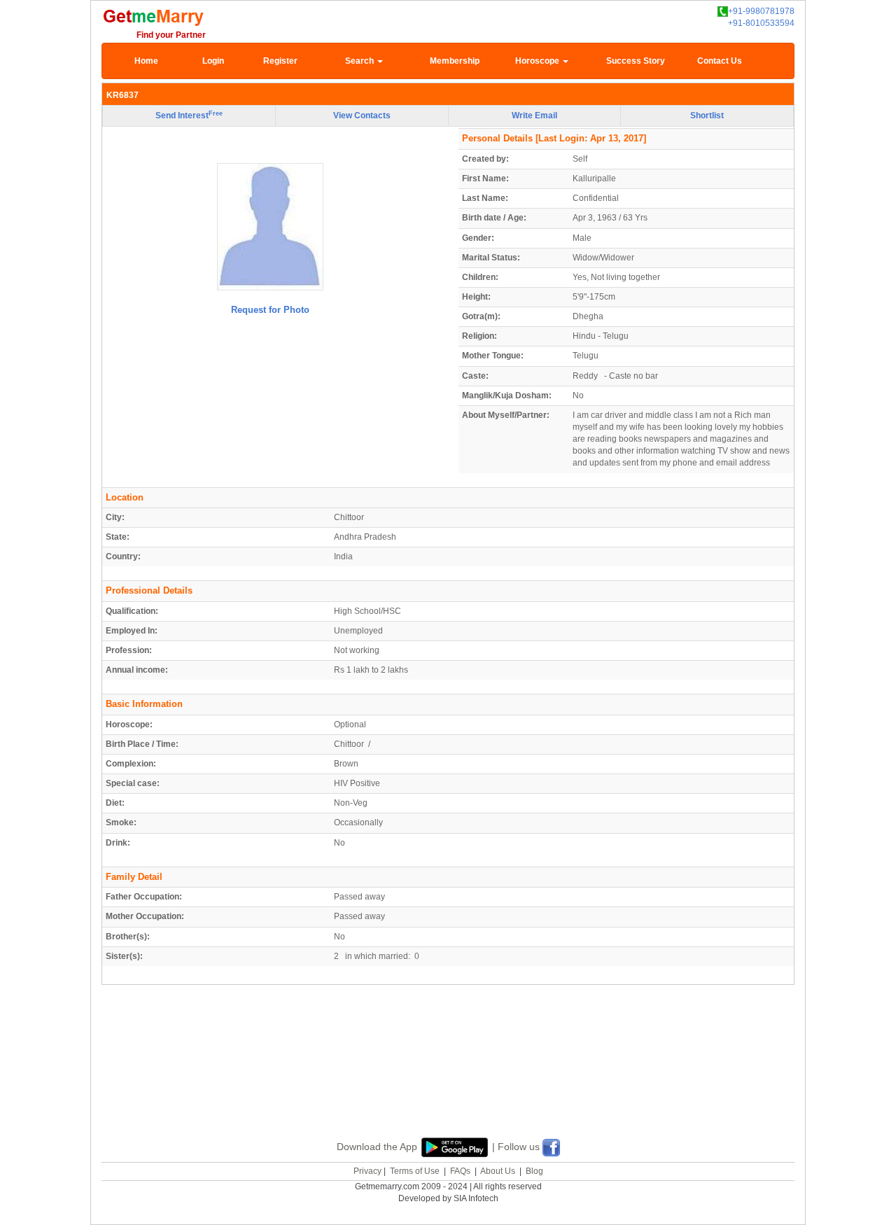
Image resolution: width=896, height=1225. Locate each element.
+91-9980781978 (761, 11)
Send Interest (189, 115)
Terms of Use (415, 1171)
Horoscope (538, 61)
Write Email (534, 115)
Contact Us (719, 61)
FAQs (460, 1171)
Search (360, 61)
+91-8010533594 (761, 23)
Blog (534, 1171)
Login (213, 61)
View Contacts (362, 115)
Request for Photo (270, 309)
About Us (497, 1171)
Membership (454, 61)
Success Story (635, 61)
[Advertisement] (448, 1077)
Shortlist (707, 115)
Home (146, 61)
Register (280, 61)
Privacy (368, 1171)
